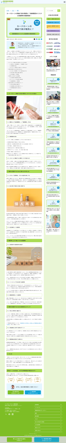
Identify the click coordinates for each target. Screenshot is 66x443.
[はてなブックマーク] (41, 39)
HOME (8, 10)
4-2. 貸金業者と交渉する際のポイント (16, 86)
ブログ (13, 10)
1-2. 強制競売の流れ (13, 65)
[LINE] (39, 39)
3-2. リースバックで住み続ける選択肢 (16, 79)
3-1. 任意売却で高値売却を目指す (15, 77)
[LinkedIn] (12, 414)
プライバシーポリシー (33, 433)
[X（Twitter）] (6, 414)
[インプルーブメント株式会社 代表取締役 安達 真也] (12, 44)
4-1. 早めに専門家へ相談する (15, 84)
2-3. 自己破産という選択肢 (14, 74)
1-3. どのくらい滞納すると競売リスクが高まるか (18, 67)
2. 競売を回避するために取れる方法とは (15, 69)
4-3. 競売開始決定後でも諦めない (15, 87)
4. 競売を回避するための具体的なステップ (15, 82)
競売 (18, 10)
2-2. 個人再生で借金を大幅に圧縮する (16, 72)
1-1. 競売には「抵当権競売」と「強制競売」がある (18, 64)
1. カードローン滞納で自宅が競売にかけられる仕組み (17, 62)
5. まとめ (9, 89)
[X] (34, 39)
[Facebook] (36, 39)
